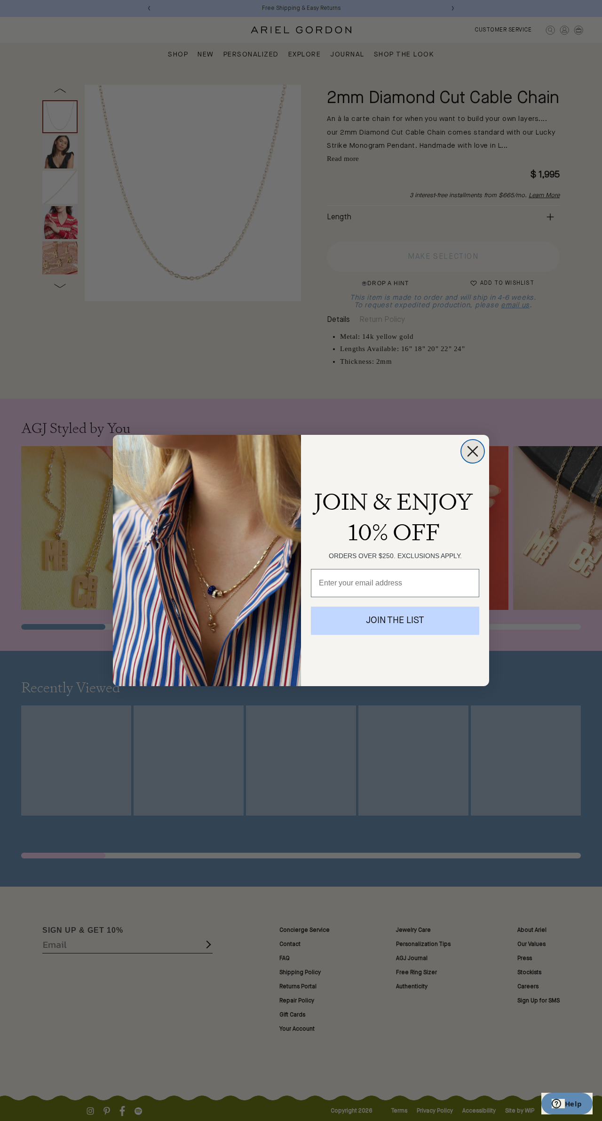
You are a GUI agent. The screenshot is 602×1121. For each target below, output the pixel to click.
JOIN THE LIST (395, 620)
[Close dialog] (472, 451)
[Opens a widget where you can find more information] (567, 1104)
